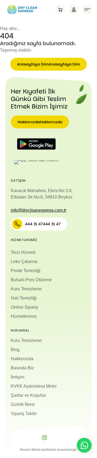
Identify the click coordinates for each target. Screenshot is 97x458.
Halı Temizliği (24, 298)
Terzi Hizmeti (23, 252)
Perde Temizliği (25, 270)
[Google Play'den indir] (36, 144)
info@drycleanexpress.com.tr (38, 210)
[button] (87, 9)
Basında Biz (22, 368)
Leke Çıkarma (24, 261)
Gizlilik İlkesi (23, 404)
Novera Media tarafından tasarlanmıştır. (48, 450)
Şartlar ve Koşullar (28, 395)
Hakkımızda (22, 358)
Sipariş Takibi (24, 413)
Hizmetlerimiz (24, 316)
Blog (15, 349)
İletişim (17, 377)
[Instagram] (44, 437)
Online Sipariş (24, 307)
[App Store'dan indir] (36, 162)
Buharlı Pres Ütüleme (31, 279)
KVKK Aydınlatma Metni (34, 386)
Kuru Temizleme (26, 289)
